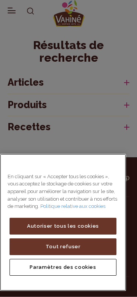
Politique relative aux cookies (72, 206)
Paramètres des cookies (63, 267)
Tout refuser (63, 246)
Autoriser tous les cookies (63, 226)
